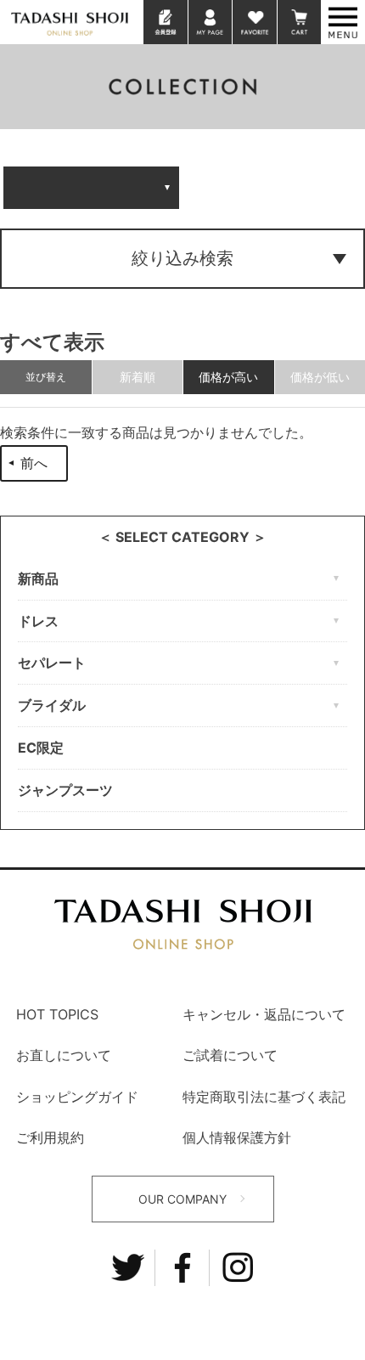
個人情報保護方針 (236, 1137)
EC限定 (41, 747)
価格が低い (320, 377)
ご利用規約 (50, 1137)
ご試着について (230, 1055)
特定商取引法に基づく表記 (263, 1096)
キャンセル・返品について (263, 1014)
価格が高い (228, 377)
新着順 (137, 377)
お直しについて (63, 1055)
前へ (34, 462)
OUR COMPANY (182, 1199)
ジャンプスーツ (65, 790)
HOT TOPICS (57, 1014)
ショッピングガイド (77, 1096)
